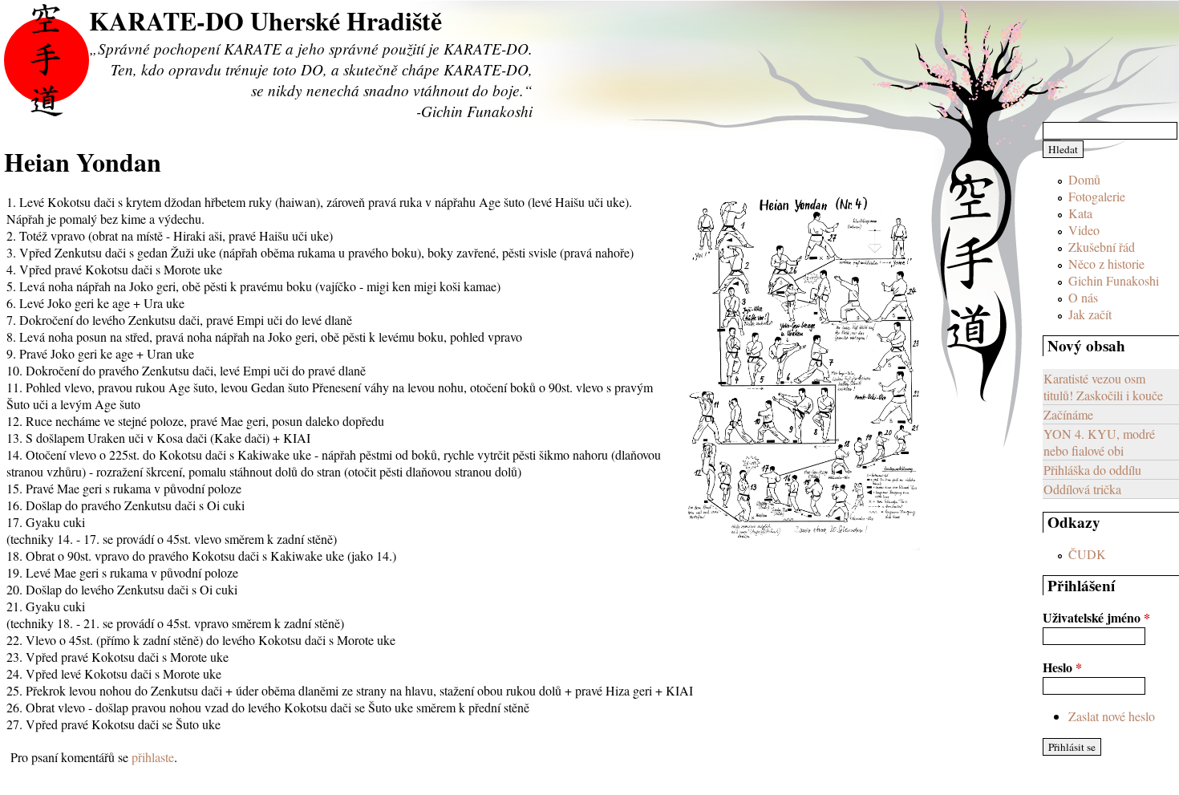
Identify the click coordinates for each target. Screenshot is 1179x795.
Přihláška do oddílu (1092, 469)
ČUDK (1087, 554)
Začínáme (1068, 414)
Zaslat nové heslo (1111, 716)
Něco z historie (1106, 263)
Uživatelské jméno (1096, 617)
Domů (1084, 179)
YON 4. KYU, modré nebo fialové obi (1099, 442)
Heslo (1062, 667)
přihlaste (153, 756)
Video (1084, 229)
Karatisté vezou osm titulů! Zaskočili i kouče (1103, 387)
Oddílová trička (1082, 489)
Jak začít (1090, 314)
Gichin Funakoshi (1113, 280)
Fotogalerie (1096, 196)
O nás (1083, 297)
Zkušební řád (1101, 246)
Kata (1080, 213)
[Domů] (46, 60)
